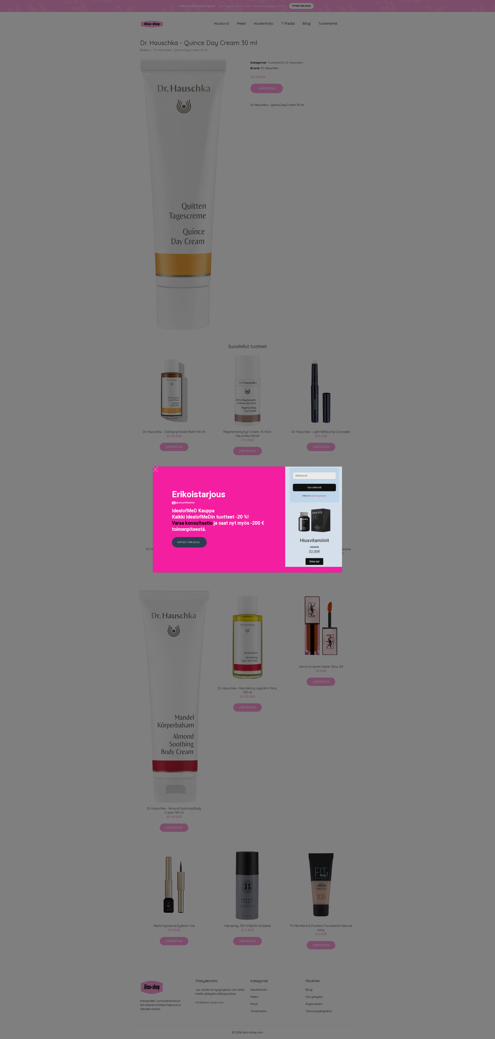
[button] (189, 542)
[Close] (155, 469)
